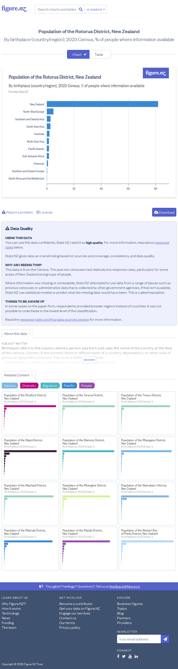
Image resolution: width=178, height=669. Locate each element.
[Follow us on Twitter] (124, 656)
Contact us (67, 617)
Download (166, 212)
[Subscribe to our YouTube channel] (130, 656)
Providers (124, 622)
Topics (122, 608)
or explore (95, 9)
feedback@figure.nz (124, 586)
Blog (120, 613)
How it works (11, 608)
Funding (8, 622)
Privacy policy (69, 627)
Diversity (29, 385)
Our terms (67, 622)
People (86, 385)
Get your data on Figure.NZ (79, 608)
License (46, 212)
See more (89, 360)
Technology (10, 613)
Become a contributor (76, 603)
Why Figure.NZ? (14, 603)
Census (9, 385)
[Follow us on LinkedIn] (136, 656)
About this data (15, 333)
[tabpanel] (89, 132)
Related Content (16, 374)
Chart (77, 54)
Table (99, 54)
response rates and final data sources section (54, 319)
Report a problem (19, 212)
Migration (50, 385)
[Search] (81, 9)
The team (9, 627)
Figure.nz (14, 8)
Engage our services (74, 613)
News (6, 617)
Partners (123, 617)
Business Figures (130, 603)
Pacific (69, 385)
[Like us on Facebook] (118, 656)
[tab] (78, 54)
